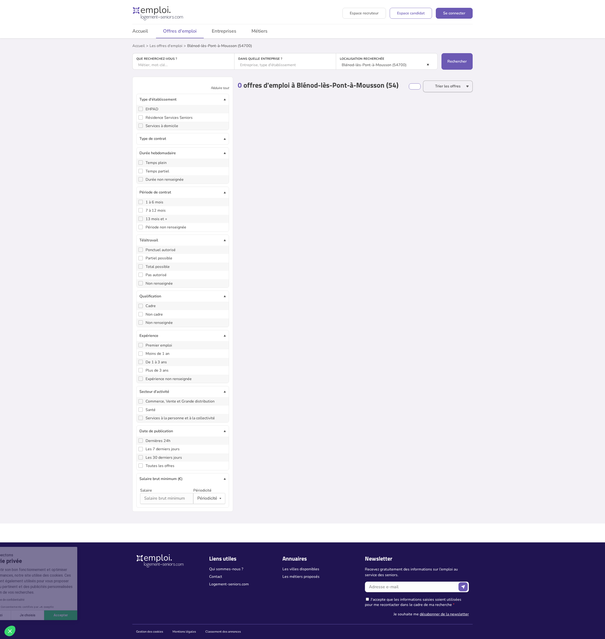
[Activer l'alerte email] (415, 86)
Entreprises (224, 31)
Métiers (259, 31)
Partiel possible (159, 258)
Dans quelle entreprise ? (260, 59)
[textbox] (183, 65)
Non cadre (154, 314)
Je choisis (54, 615)
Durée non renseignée (165, 179)
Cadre (151, 306)
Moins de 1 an (157, 353)
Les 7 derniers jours (163, 449)
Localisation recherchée (362, 59)
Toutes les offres (160, 465)
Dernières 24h (158, 440)
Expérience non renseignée (169, 379)
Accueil (140, 31)
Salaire (146, 490)
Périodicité (202, 490)
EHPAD (152, 109)
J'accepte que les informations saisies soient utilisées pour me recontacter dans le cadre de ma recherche (413, 602)
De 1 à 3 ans (156, 362)
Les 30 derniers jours (164, 457)
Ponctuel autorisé (161, 250)
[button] (10, 631)
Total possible (158, 266)
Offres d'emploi (180, 31)
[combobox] (183, 65)
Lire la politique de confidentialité (30, 599)
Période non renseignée (166, 227)
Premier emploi (159, 345)
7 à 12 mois (156, 210)
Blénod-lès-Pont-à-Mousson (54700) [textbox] (374, 65)
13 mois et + (156, 219)
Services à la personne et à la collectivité (180, 418)
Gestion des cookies (149, 632)
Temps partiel (157, 171)
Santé (151, 409)
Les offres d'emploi (166, 45)
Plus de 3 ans (157, 370)
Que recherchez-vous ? (156, 59)
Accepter (87, 615)
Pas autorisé (156, 275)
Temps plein (156, 162)
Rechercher (457, 61)
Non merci (21, 615)
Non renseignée (159, 283)
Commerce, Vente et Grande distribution (180, 401)
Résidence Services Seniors (169, 117)
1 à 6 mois (154, 202)
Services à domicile (162, 126)
